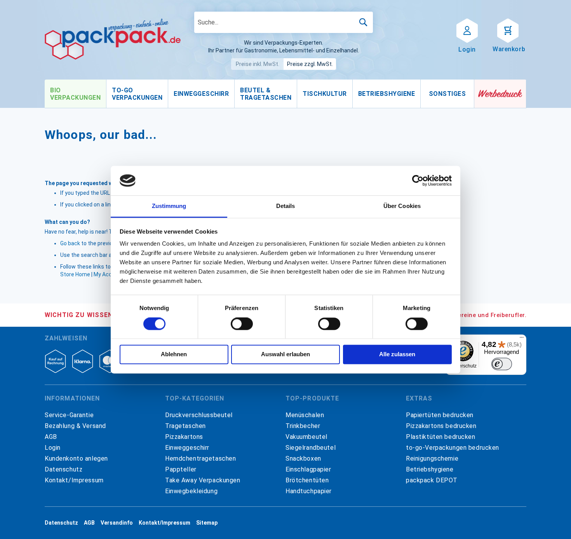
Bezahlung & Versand (75, 426)
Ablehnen (174, 354)
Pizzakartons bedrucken (441, 426)
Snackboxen (303, 458)
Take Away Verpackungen (202, 480)
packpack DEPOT (432, 480)
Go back (70, 243)
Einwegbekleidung (191, 491)
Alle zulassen (397, 354)
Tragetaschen (185, 426)
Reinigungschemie (432, 458)
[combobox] (283, 22)
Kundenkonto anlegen (76, 458)
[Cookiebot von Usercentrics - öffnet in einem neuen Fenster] (418, 180)
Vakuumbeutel (306, 436)
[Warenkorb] (508, 29)
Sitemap (207, 523)
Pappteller (181, 469)
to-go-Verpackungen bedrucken (452, 447)
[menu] (259, 94)
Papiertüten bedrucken (440, 415)
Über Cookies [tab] (402, 206)
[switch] (242, 324)
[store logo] (113, 39)
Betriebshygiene (430, 469)
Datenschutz (63, 469)
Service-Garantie (69, 415)
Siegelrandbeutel (311, 447)
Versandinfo (117, 523)
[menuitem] (75, 94)
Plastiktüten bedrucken (440, 436)
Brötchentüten (307, 480)
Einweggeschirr (187, 447)
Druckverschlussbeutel (199, 415)
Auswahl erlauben (285, 354)
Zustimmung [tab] (169, 206)
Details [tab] (285, 206)
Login (53, 447)
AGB (51, 436)
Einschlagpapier (308, 469)
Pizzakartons (184, 436)
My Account (109, 274)
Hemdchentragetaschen (200, 458)
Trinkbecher (303, 426)
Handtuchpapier (309, 491)
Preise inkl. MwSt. (257, 64)
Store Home (75, 274)
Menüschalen (305, 415)
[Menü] (521, 339)
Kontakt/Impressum (74, 480)
